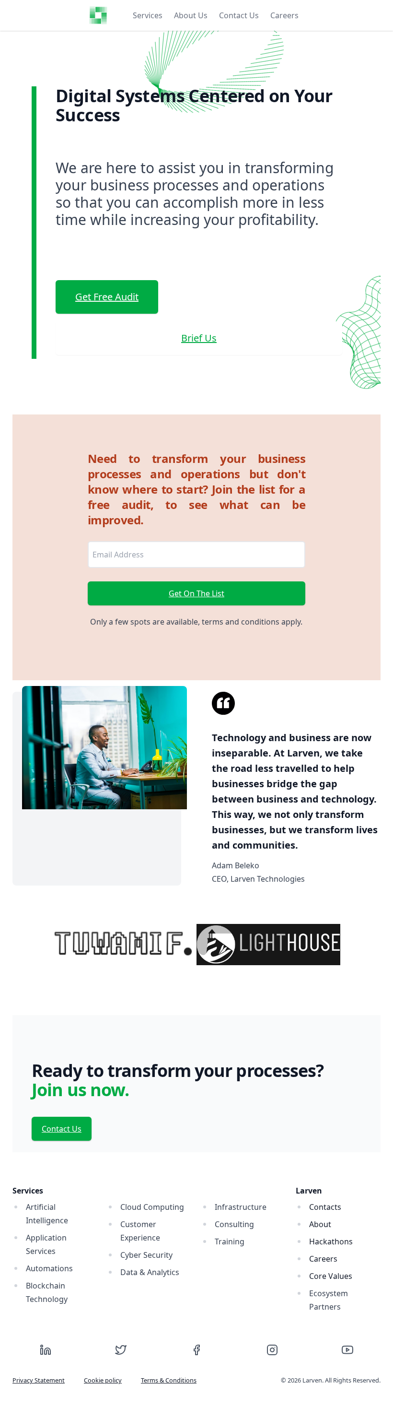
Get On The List (196, 593)
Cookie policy (103, 1380)
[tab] (147, 15)
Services (147, 15)
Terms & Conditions (168, 1380)
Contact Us (239, 15)
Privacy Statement (38, 1380)
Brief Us (199, 337)
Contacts (325, 1207)
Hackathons (331, 1241)
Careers (284, 15)
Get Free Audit (107, 296)
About (320, 1224)
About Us (191, 15)
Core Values (330, 1276)
